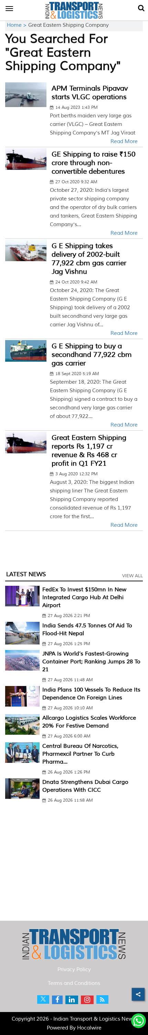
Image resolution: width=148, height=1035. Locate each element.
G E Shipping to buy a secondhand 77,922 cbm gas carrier (92, 355)
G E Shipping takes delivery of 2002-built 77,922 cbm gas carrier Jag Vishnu (89, 259)
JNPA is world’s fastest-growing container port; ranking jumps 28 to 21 (91, 661)
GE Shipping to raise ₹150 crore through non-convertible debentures (94, 163)
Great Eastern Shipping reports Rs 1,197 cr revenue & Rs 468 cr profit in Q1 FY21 (89, 450)
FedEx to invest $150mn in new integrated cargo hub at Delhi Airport (84, 597)
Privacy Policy (74, 969)
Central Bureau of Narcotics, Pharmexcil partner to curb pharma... (80, 754)
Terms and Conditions (74, 983)
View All (132, 576)
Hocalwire (89, 1028)
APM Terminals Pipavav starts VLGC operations (90, 92)
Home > (17, 25)
